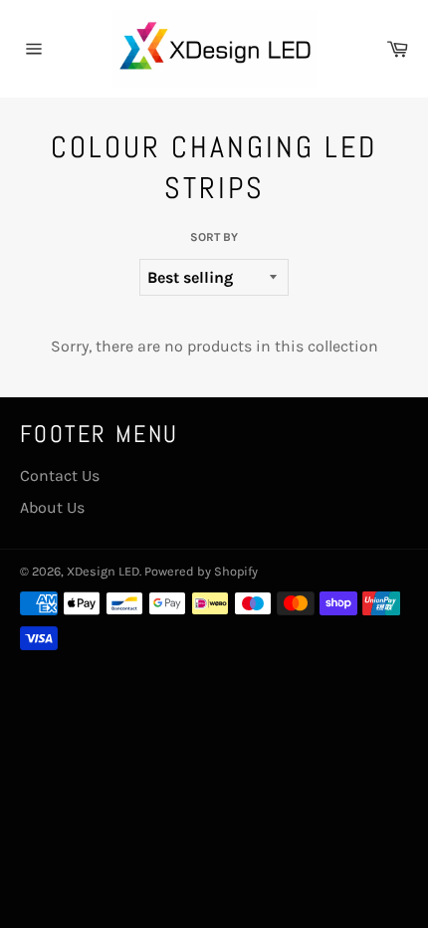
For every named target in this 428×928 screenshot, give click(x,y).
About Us (52, 507)
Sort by (214, 237)
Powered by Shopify (201, 571)
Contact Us (60, 475)
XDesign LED (103, 571)
